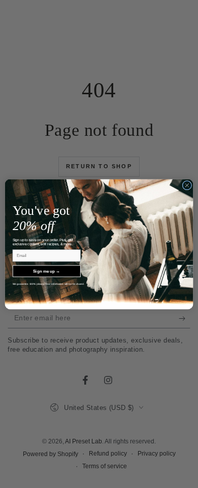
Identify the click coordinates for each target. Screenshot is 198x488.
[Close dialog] (187, 185)
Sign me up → (46, 271)
